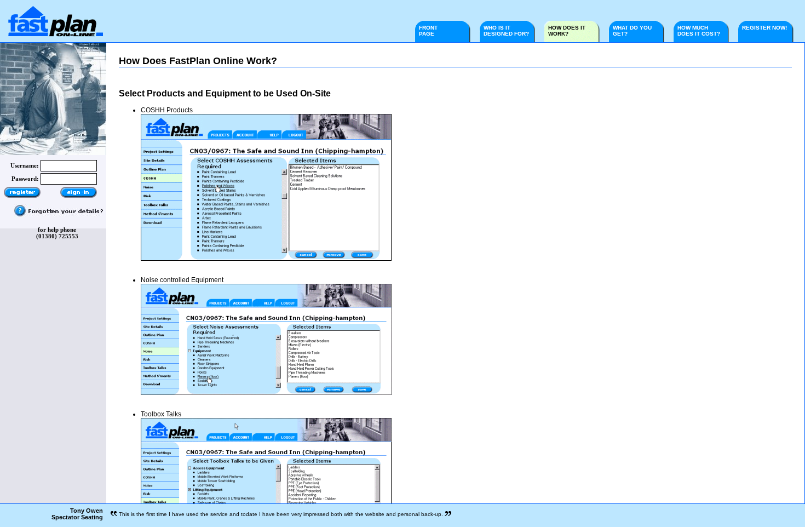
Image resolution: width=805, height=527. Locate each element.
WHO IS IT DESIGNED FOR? (506, 31)
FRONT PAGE (428, 31)
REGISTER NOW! (768, 28)
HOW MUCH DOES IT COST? (698, 31)
